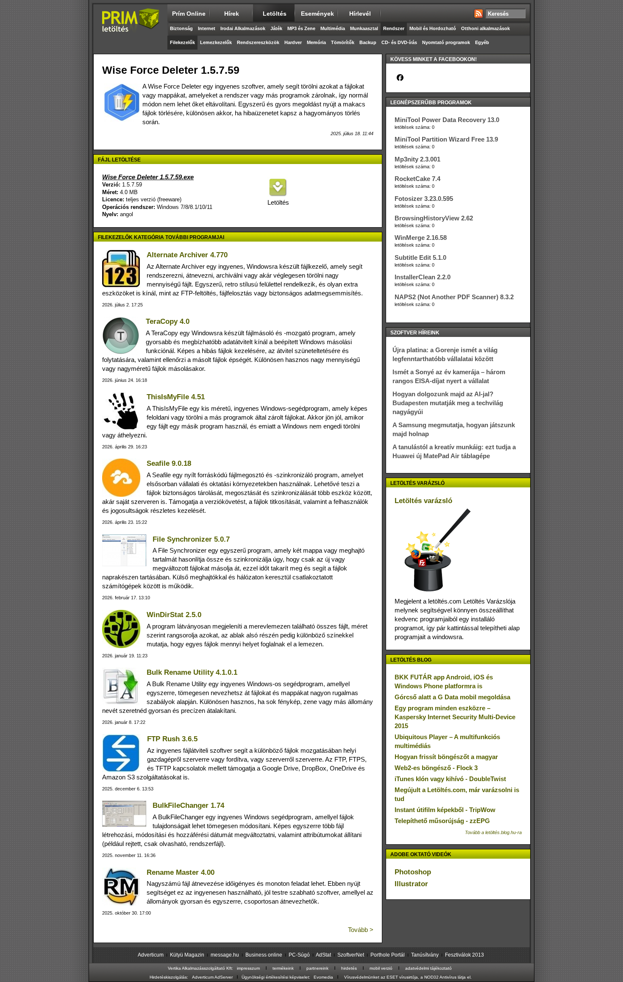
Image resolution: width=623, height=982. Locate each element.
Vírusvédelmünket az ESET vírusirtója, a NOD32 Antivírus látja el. (408, 977)
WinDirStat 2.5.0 (174, 615)
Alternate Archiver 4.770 (187, 255)
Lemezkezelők (216, 42)
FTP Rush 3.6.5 (172, 739)
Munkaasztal (364, 28)
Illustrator (411, 884)
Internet (206, 28)
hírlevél (360, 13)
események (317, 13)
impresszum (248, 968)
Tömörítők (342, 42)
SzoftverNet (350, 955)
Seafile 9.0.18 (169, 463)
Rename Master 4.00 (180, 872)
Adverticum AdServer (212, 977)
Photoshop (413, 872)
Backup (367, 42)
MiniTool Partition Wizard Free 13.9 (446, 139)
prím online (189, 13)
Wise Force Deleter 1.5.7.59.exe (148, 177)
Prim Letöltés (130, 27)
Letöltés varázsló (423, 501)
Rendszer (393, 28)
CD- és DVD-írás (399, 42)
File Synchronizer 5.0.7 (191, 539)
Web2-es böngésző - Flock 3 (436, 767)
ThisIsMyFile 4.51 (176, 397)
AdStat (323, 955)
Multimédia (332, 28)
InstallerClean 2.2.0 (423, 277)
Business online (263, 955)
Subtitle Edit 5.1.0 (420, 257)
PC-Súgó (299, 955)
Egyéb (482, 42)
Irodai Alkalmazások (242, 28)
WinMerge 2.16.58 (421, 237)
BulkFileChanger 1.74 (188, 805)
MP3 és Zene (301, 28)
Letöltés (277, 202)
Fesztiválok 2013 (464, 955)
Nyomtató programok (446, 42)
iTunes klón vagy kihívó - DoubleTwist (450, 778)
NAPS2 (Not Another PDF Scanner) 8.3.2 (454, 296)
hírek (231, 13)
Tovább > (360, 929)
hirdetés (349, 968)
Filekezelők (182, 42)
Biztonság (181, 28)
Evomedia (323, 977)
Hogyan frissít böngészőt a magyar (446, 756)
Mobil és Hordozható (432, 28)
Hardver (293, 42)
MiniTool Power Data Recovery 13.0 (447, 119)
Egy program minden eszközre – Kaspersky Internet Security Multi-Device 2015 (455, 716)
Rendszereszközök (258, 42)
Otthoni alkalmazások (485, 28)
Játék (276, 28)
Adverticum (151, 955)
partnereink (317, 968)
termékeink (283, 968)
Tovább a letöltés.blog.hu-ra (493, 832)
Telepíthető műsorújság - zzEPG (442, 820)
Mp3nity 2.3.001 (417, 159)
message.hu (225, 955)
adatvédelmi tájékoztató (428, 968)
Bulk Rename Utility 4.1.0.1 (192, 672)
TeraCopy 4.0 (167, 321)
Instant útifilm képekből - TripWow (445, 809)
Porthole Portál (387, 955)
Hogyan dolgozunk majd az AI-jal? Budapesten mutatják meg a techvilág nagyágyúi (447, 402)
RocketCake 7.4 (417, 178)
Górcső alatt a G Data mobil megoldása (452, 697)
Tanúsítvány (425, 955)
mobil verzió (381, 968)
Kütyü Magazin (187, 955)
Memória (316, 42)
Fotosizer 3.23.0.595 (424, 198)
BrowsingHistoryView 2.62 (434, 218)
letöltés (274, 13)
